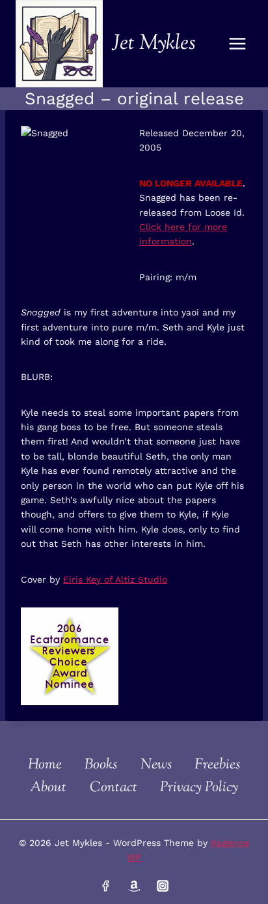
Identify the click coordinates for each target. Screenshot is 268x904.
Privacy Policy (199, 788)
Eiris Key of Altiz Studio (115, 579)
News (156, 765)
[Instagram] (162, 885)
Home (45, 765)
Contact (113, 788)
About (48, 788)
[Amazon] (134, 885)
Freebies (217, 765)
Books (101, 765)
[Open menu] (237, 43)
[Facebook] (105, 885)
